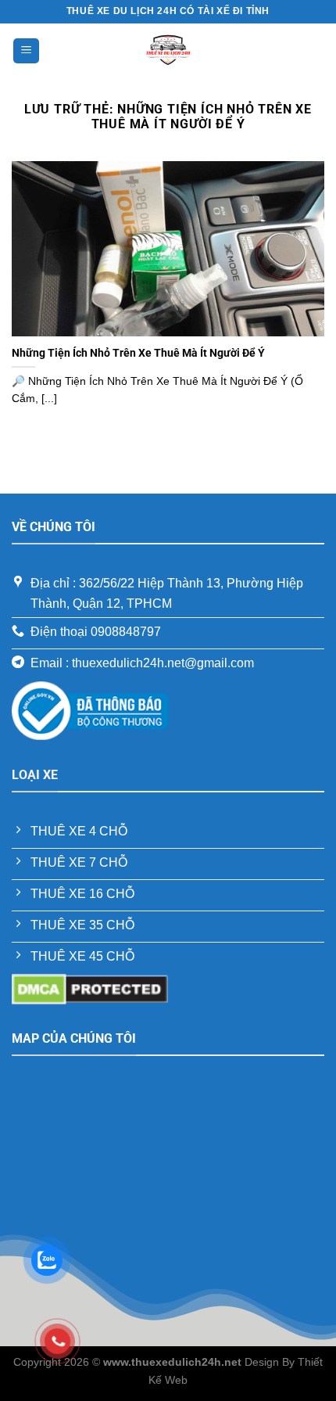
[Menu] (26, 51)
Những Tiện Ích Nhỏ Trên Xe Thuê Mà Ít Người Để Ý (138, 353)
